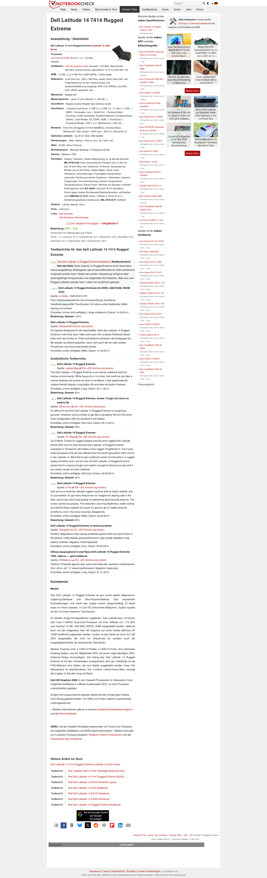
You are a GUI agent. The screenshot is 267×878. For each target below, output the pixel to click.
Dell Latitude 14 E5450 (150, 92)
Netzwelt (64, 326)
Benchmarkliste (67, 713)
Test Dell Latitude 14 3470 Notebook (88, 788)
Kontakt (131, 871)
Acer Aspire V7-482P (149, 151)
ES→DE (78, 529)
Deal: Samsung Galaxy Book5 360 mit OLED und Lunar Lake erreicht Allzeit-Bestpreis (179, 51)
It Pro (68, 487)
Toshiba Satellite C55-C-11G (152, 282)
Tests (63, 9)
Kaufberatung (149, 9)
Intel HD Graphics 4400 (76, 66)
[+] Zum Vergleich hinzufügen (83, 223)
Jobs (188, 9)
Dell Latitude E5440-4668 (151, 196)
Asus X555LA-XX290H (150, 324)
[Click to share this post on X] (88, 825)
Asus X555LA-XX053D (150, 358)
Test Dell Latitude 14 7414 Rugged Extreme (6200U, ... (97, 776)
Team (106, 871)
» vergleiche (109, 223)
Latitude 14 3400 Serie (107, 764)
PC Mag (70, 436)
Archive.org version (82, 326)
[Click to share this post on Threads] (72, 825)
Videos (86, 9)
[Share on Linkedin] (120, 825)
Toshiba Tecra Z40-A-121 (151, 185)
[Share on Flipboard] (112, 825)
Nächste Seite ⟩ (192, 90)
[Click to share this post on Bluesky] (80, 825)
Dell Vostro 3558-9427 (149, 251)
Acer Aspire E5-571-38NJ (151, 261)
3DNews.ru (65, 560)
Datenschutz (118, 871)
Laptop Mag (72, 368)
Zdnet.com (65, 406)
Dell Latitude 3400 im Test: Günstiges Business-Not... (97, 771)
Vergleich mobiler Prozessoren (105, 734)
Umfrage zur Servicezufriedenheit (194, 23)
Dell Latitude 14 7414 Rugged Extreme (72, 764)
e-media (63, 296)
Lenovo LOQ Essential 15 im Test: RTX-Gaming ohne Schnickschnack (179, 141)
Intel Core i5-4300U (60, 57)
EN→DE (87, 368)
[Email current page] (128, 825)
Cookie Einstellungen (149, 871)
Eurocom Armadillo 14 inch (151, 219)
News (74, 9)
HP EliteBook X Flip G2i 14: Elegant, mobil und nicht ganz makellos (178, 115)
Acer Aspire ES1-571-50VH (152, 241)
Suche (177, 9)
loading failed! (55, 844)
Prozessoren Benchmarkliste (67, 739)
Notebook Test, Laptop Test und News (150, 835)
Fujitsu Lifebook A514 (149, 334)
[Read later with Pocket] (104, 825)
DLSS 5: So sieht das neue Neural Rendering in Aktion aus (178, 79)
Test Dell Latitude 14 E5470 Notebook (88, 793)
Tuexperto (64, 529)
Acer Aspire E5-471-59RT (151, 140)
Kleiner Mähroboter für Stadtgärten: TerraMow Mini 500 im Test (206, 142)
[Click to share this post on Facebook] (63, 825)
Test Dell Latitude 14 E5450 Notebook (88, 799)
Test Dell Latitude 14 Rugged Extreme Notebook (83, 261)
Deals (165, 9)
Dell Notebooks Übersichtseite (74, 217)
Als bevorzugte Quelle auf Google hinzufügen (96, 816)
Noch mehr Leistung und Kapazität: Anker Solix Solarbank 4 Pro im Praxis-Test (205, 114)
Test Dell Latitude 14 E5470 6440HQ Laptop (92, 782)
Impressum (95, 871)
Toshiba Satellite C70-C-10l (152, 292)
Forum (199, 9)
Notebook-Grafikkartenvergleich (115, 709)
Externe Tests (129, 9)
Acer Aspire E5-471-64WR (151, 116)
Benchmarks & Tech (106, 9)
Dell (185, 835)
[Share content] (56, 825)
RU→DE (80, 560)
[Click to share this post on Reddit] (96, 825)
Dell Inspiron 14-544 (148, 161)
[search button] (204, 3)
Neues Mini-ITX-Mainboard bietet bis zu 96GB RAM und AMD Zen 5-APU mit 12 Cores (205, 51)
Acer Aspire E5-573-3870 (151, 313)
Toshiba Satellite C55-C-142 (152, 303)
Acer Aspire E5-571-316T (151, 272)
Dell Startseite (66, 213)
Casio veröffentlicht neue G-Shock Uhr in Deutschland (206, 79)
